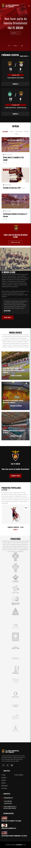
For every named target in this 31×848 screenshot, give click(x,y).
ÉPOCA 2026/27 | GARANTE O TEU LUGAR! (13, 158)
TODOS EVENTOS (24, 56)
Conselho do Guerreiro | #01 (11, 187)
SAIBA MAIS (7, 317)
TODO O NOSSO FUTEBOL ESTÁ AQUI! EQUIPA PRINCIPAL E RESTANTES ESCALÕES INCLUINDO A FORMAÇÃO (14, 370)
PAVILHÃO (5, 397)
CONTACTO (3, 778)
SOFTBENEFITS (19, 844)
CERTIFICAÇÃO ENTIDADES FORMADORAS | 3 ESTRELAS (14, 836)
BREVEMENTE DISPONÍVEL (16, 375)
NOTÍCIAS (3, 780)
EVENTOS (3, 783)
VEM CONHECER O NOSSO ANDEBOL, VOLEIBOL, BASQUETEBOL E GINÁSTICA (13, 401)
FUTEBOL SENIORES (18, 775)
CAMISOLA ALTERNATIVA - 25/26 (15, 527)
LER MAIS (5, 163)
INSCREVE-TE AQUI (15, 476)
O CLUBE (3, 775)
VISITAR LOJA (14, 31)
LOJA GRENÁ (4, 490)
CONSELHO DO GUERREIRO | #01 (8, 828)
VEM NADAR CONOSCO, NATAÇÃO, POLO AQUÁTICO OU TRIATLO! (14, 432)
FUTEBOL (5, 365)
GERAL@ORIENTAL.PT (8, 798)
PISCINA (5, 428)
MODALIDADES (4, 786)
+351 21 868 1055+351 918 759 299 (8, 802)
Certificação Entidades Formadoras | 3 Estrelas (15, 215)
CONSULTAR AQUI (15, 242)
